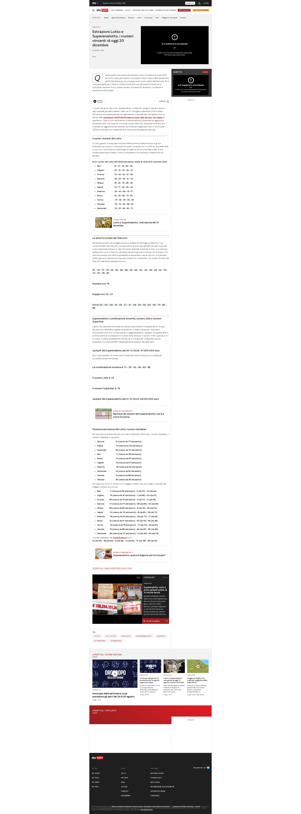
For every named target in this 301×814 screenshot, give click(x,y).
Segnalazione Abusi (147, 809)
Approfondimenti (118, 18)
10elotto (126, 636)
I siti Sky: (95, 768)
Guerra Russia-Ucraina (165, 10)
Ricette (131, 18)
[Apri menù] (93, 10)
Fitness (183, 18)
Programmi (125, 795)
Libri (157, 18)
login (206, 3)
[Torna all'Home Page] (102, 10)
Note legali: (154, 768)
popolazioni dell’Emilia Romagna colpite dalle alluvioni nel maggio (133, 117)
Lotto (139, 18)
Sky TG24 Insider (201, 10)
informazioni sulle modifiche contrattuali (156, 806)
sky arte (95, 787)
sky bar (124, 787)
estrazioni (116, 641)
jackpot (161, 636)
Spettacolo (184, 10)
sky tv (123, 773)
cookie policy (156, 778)
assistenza (190, 806)
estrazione (99, 641)
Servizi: (123, 768)
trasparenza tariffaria (179, 806)
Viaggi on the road (169, 18)
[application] (99, 101)
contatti (197, 806)
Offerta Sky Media (157, 791)
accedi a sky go (199, 768)
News (106, 18)
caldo (128, 10)
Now (123, 782)
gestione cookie (157, 773)
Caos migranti (117, 10)
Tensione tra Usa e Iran (143, 10)
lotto (97, 636)
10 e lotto (111, 636)
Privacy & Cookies (137, 806)
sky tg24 (95, 778)
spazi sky (124, 791)
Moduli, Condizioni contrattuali (121, 806)
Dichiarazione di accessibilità (162, 787)
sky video (95, 782)
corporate (154, 795)
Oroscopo (148, 18)
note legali (155, 782)
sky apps (124, 778)
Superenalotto (120, 537)
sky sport (96, 773)
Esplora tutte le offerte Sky (114, 3)
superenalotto (144, 636)
